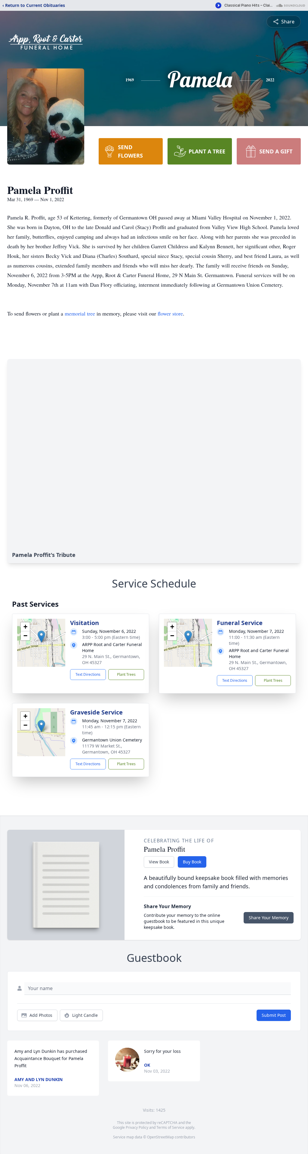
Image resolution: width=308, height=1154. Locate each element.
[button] (41, 636)
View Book (159, 862)
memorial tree (80, 313)
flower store (170, 313)
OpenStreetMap (160, 1137)
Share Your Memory (268, 917)
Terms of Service (170, 1127)
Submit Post (274, 1015)
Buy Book (192, 862)
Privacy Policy (137, 1127)
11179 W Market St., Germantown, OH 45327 (106, 749)
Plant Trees (126, 674)
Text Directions (87, 674)
